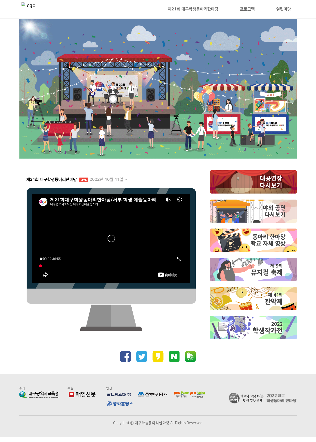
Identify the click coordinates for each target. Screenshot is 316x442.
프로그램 (247, 9)
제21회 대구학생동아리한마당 (193, 9)
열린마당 (283, 9)
